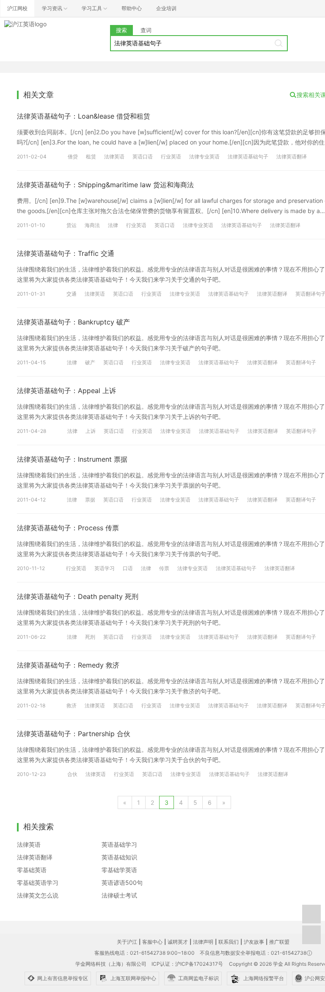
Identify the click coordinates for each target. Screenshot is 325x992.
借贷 (73, 156)
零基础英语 (32, 869)
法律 (113, 225)
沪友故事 (254, 942)
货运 (71, 225)
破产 (90, 362)
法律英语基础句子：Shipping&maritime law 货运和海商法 (105, 184)
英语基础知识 (119, 857)
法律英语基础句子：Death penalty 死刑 (77, 596)
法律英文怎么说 (37, 895)
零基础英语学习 (37, 882)
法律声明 (203, 942)
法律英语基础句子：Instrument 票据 (72, 459)
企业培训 (166, 8)
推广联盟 (279, 942)
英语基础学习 (119, 844)
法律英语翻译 (291, 156)
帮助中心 (131, 8)
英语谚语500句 (122, 882)
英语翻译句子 (301, 362)
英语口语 (142, 156)
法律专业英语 (204, 156)
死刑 (90, 637)
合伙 (72, 774)
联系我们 (228, 942)
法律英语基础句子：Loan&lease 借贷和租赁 (83, 116)
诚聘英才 (178, 942)
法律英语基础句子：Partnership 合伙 (73, 733)
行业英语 (171, 156)
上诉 (90, 431)
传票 (164, 568)
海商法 (92, 225)
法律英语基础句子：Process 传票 (68, 528)
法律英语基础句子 (248, 156)
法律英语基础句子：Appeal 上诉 (66, 390)
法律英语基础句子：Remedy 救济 (68, 665)
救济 (71, 705)
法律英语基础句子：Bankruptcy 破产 (73, 322)
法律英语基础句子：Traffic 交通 (65, 253)
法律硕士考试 (119, 895)
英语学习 (104, 568)
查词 (145, 30)
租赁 (91, 156)
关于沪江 (127, 942)
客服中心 (152, 942)
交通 (71, 294)
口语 (128, 568)
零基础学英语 (119, 869)
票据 (90, 499)
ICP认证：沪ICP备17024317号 (187, 964)
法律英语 (114, 156)
